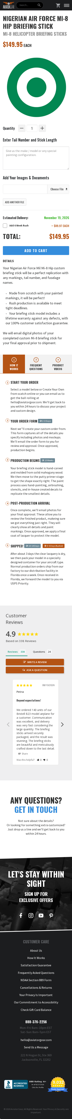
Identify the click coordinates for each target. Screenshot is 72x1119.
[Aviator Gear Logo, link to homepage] (8, 5)
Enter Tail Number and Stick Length (30, 139)
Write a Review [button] (37, 662)
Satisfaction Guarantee (36, 965)
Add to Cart (35, 250)
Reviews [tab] (13, 651)
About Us (36, 950)
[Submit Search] (39, 5)
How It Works (36, 958)
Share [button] (24, 753)
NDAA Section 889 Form (36, 980)
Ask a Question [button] (36, 670)
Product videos (58, 367)
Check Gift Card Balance (36, 1010)
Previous (8, 724)
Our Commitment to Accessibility (36, 1002)
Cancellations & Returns (36, 987)
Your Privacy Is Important (36, 995)
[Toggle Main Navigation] (66, 5)
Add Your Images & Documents (26, 177)
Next (62, 724)
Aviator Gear (17, 1109)
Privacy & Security (56, 1109)
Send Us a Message (36, 1047)
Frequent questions (36, 367)
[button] (39, 760)
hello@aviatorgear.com (36, 1040)
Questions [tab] (39, 651)
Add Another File (14, 202)
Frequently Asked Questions (36, 973)
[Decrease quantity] (21, 128)
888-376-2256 (36, 1021)
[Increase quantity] (42, 128)
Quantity (9, 128)
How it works (14, 367)
